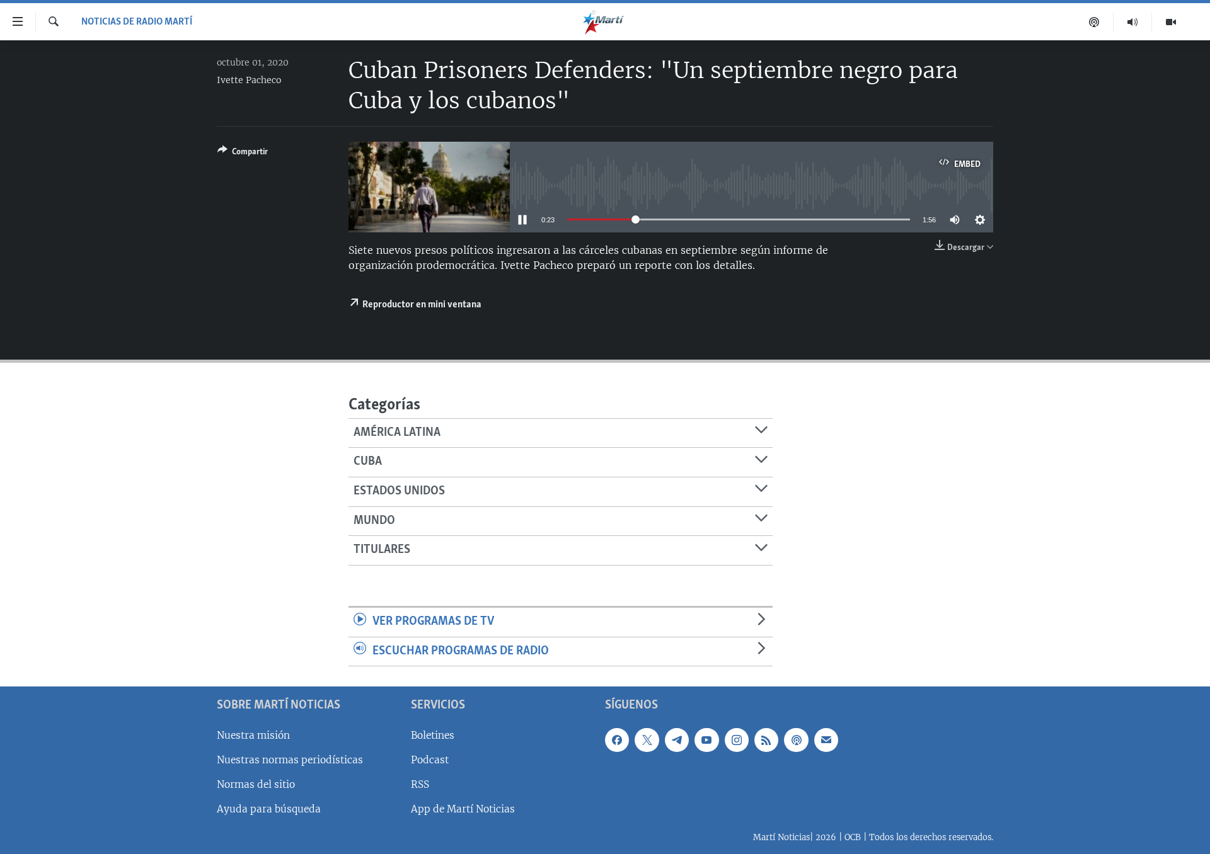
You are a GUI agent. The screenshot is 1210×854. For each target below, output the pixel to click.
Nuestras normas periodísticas (290, 760)
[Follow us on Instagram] (737, 740)
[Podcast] (1094, 22)
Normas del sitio (256, 784)
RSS (420, 784)
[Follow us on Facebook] (617, 740)
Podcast (430, 760)
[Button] (242, 154)
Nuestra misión (253, 735)
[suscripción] (826, 740)
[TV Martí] (1171, 22)
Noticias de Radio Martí (136, 22)
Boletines (432, 735)
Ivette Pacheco (249, 80)
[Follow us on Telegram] (677, 740)
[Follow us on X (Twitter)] (647, 740)
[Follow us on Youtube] (706, 740)
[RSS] (766, 740)
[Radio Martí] (1133, 22)
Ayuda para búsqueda (269, 809)
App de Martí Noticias (463, 809)
